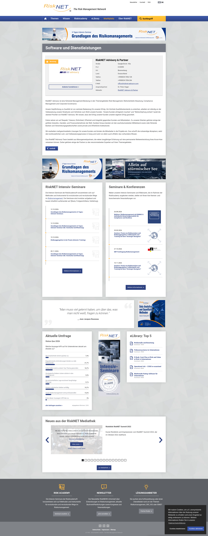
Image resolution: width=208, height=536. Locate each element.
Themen (54, 18)
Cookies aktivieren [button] (196, 529)
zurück (52, 148)
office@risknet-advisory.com (128, 84)
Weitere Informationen (71, 271)
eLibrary (95, 18)
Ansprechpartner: (101, 87)
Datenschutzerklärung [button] (176, 523)
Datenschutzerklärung (76, 439)
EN (162, 2)
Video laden (76, 444)
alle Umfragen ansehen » (54, 405)
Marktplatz (109, 18)
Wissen (66, 18)
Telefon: (98, 77)
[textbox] (151, 18)
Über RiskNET (125, 18)
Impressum (105, 529)
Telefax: (98, 80)
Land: (97, 73)
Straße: (98, 64)
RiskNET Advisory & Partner (128, 90)
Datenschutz (96, 529)
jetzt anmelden (103, 514)
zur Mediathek (103, 468)
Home (45, 18)
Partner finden (145, 511)
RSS (149, 2)
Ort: (97, 70)
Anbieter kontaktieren (70, 87)
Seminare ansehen (61, 514)
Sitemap (113, 529)
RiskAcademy (80, 18)
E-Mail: (98, 83)
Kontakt (142, 2)
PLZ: (97, 67)
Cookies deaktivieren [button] (177, 529)
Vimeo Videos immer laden (76, 448)
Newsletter (133, 2)
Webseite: (99, 90)
